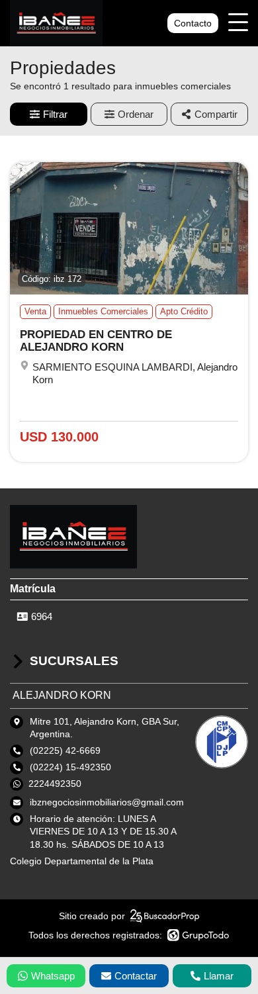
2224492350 (54, 783)
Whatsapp (53, 975)
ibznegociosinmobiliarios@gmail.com (107, 802)
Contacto (193, 23)
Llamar (219, 975)
